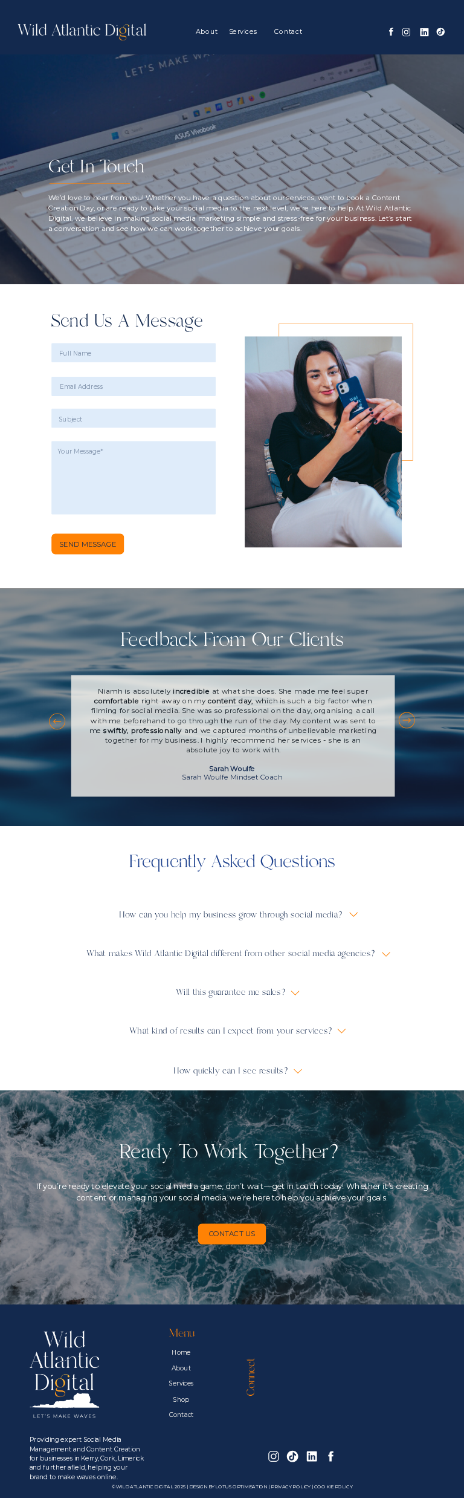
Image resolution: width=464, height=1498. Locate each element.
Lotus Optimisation (241, 1487)
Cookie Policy (333, 1487)
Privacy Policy (291, 1487)
